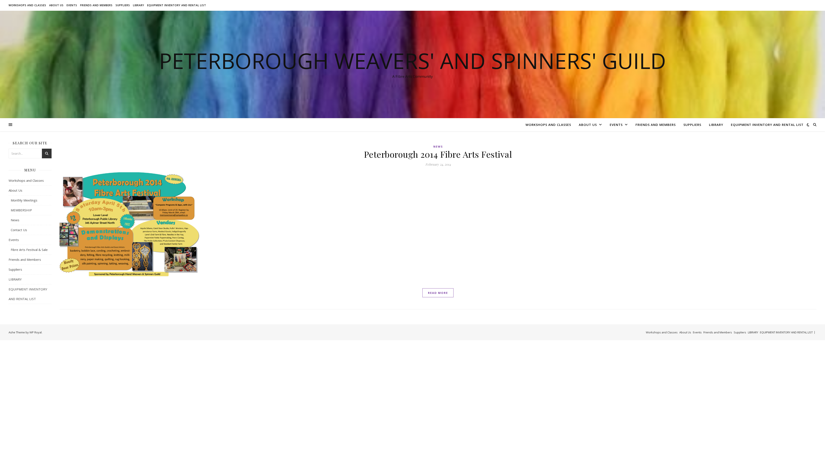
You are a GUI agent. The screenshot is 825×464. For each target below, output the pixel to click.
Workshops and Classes (27, 5)
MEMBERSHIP (21, 210)
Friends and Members (96, 5)
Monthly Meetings (24, 200)
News (15, 220)
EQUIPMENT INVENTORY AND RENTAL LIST (176, 5)
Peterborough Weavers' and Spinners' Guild (412, 60)
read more (438, 293)
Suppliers (123, 5)
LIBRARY (138, 5)
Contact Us (19, 230)
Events (72, 5)
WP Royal (35, 332)
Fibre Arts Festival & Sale (29, 249)
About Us (56, 5)
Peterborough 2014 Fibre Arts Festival (438, 154)
